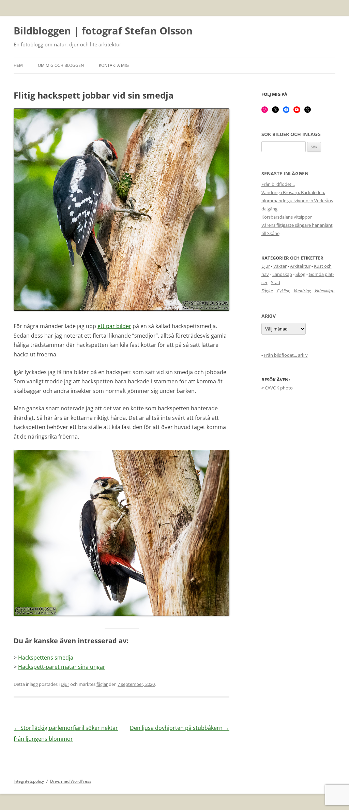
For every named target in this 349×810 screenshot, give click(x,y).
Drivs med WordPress (70, 781)
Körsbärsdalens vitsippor (286, 217)
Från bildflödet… (278, 184)
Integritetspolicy (29, 781)
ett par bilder (114, 326)
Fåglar (267, 291)
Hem (18, 65)
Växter (280, 266)
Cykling (283, 291)
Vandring (302, 291)
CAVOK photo (279, 388)
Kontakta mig (114, 65)
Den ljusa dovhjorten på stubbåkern (179, 728)
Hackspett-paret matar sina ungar (61, 667)
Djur (65, 684)
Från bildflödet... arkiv (286, 355)
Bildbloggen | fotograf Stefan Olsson (103, 31)
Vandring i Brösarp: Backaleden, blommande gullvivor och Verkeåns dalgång (297, 200)
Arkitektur (300, 266)
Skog (300, 274)
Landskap (282, 274)
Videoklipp (325, 291)
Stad (275, 282)
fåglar (102, 684)
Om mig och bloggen (61, 65)
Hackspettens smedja (45, 657)
